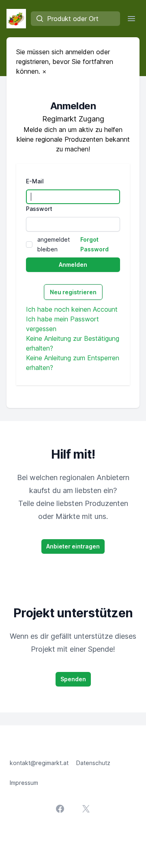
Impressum (24, 782)
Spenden (73, 679)
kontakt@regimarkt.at (39, 762)
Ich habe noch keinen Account (72, 309)
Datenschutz (93, 762)
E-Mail (35, 181)
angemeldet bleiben (53, 244)
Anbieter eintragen (73, 546)
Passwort (39, 208)
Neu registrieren (73, 292)
